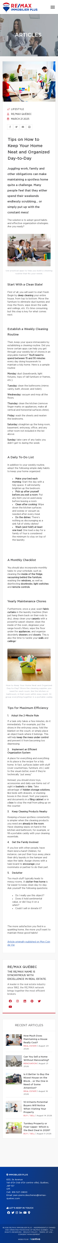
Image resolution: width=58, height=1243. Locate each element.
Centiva (35, 1239)
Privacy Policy (30, 1232)
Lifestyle (17, 109)
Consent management (29, 1234)
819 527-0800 (19, 1192)
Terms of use (45, 1232)
